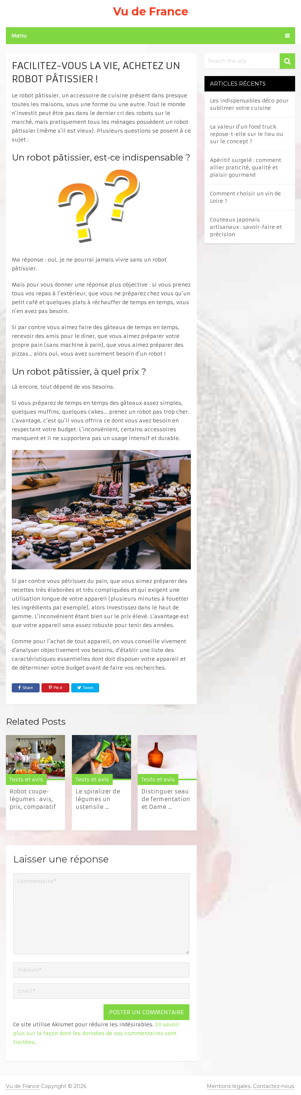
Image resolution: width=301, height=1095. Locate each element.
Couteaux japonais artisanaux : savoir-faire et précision (246, 227)
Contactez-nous (273, 1086)
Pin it (58, 687)
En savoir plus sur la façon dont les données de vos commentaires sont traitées (96, 1033)
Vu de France (150, 11)
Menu (19, 35)
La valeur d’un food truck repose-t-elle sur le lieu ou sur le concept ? (246, 134)
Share (27, 687)
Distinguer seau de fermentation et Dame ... (165, 799)
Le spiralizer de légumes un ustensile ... (98, 799)
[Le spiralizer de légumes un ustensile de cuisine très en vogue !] (101, 757)
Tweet (87, 687)
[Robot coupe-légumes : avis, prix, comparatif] (35, 757)
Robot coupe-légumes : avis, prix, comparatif (33, 799)
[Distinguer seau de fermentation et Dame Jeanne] (167, 757)
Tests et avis (26, 779)
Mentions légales (228, 1086)
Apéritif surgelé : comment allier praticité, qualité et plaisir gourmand (245, 167)
